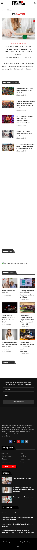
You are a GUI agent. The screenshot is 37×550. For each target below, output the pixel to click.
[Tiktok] (26, 441)
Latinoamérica (6, 462)
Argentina (5, 453)
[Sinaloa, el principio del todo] (7, 499)
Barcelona (23, 456)
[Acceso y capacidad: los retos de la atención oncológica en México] (27, 283)
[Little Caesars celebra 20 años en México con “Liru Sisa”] (9, 307)
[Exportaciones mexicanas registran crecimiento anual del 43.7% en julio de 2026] (8, 104)
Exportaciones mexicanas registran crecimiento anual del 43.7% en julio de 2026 (25, 104)
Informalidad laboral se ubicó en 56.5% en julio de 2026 (24, 90)
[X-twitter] (14, 441)
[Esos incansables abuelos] (9, 283)
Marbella (4, 459)
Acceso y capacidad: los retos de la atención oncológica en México (27, 294)
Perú (21, 453)
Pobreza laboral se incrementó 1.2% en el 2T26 (24, 133)
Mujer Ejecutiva (14, 57)
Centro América (25, 459)
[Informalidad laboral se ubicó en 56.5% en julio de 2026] (8, 91)
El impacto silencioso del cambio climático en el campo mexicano (9, 346)
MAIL (13, 466)
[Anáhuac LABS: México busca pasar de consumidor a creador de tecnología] (27, 334)
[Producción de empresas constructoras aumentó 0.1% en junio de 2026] (8, 147)
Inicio (3, 10)
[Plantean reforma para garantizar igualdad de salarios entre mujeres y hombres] (18, 29)
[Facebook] (10, 441)
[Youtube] (18, 441)
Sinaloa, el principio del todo (23, 497)
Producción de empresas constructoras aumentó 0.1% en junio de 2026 (25, 146)
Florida (22, 462)
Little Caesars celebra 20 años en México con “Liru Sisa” (8, 319)
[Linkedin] (22, 441)
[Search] (35, 3)
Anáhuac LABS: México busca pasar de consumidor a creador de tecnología (27, 347)
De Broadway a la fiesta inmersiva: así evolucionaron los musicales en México (24, 119)
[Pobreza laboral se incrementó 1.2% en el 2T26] (8, 134)
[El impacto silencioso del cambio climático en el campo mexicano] (9, 334)
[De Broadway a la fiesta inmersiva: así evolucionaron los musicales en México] (8, 119)
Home (18, 546)
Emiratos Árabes (7, 456)
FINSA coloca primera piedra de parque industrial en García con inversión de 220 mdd (27, 320)
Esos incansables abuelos (8, 292)
